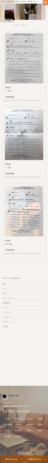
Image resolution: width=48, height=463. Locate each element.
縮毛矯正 (6, 303)
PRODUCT (19, 430)
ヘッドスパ (7, 312)
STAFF (40, 424)
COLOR (19, 424)
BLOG (40, 430)
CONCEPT (29, 418)
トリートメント (9, 298)
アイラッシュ (8, 322)
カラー (5, 293)
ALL (4, 284)
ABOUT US (19, 418)
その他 (5, 326)
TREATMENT (8, 424)
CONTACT (19, 436)
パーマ (5, 307)
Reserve (11, 459)
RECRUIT (7, 436)
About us (35, 459)
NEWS (29, 430)
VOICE (7, 430)
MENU (40, 418)
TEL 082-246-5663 (16, 411)
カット (5, 288)
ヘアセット (7, 317)
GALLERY (29, 424)
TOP (17, 25)
